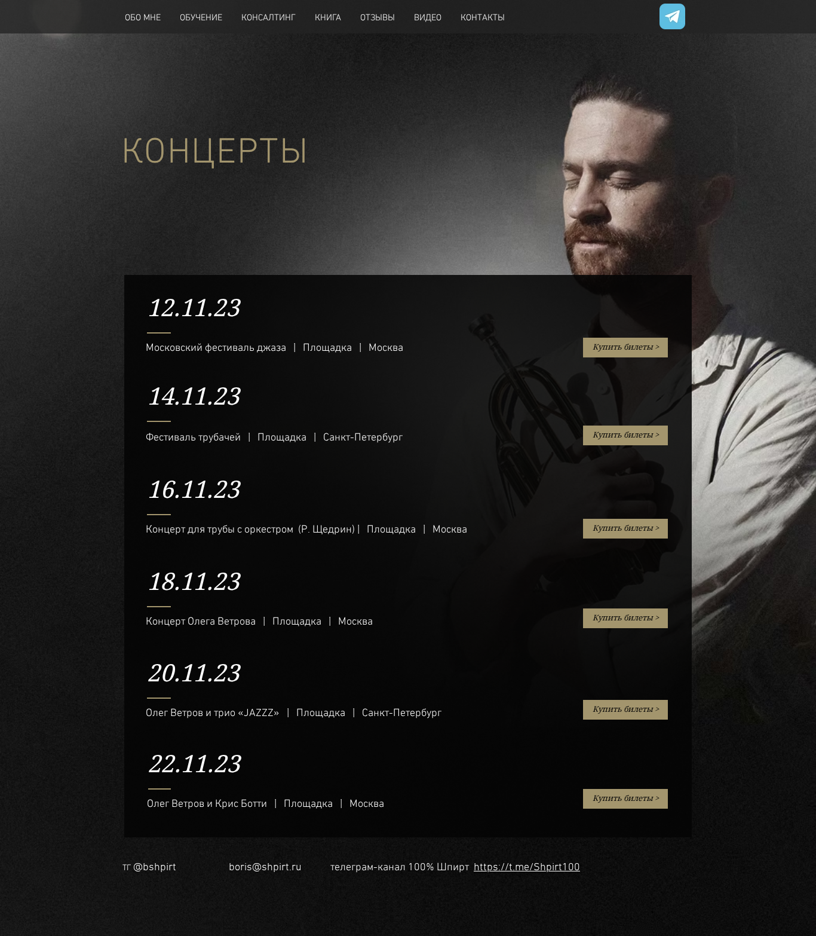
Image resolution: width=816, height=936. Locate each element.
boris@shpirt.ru (265, 867)
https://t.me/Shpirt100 (527, 867)
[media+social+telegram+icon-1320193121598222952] (672, 16)
